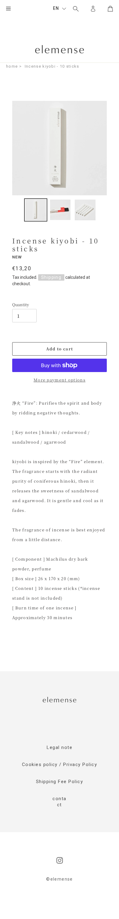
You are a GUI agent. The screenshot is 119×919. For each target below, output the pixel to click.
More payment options (59, 380)
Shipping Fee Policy (59, 781)
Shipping (51, 277)
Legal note (59, 747)
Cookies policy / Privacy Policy (59, 764)
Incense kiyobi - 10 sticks (52, 66)
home (12, 66)
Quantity (20, 304)
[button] (59, 8)
